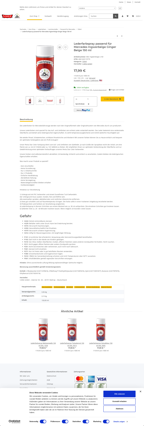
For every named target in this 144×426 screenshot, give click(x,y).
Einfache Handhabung (92, 287)
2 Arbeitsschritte (79, 287)
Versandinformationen (28, 384)
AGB (48, 380)
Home (121, 2)
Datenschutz (51, 376)
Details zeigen (119, 421)
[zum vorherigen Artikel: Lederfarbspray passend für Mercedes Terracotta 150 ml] (117, 36)
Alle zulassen (119, 394)
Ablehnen (119, 409)
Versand (92, 78)
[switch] (65, 421)
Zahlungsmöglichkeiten (28, 380)
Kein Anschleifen (47, 287)
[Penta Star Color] (12, 16)
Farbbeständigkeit (59, 287)
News (129, 2)
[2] (83, 110)
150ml (84, 61)
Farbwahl (48, 16)
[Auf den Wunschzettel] (65, 47)
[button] (122, 16)
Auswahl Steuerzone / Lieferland (86, 80)
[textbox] (97, 8)
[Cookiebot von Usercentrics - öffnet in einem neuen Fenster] (14, 421)
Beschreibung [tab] (26, 119)
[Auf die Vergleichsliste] (59, 47)
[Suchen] (115, 16)
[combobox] (97, 8)
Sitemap (50, 384)
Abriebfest (70, 287)
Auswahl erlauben (119, 401)
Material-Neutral (106, 287)
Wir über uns (25, 376)
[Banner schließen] (140, 391)
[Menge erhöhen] (88, 104)
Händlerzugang (63, 16)
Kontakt (137, 2)
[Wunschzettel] (127, 16)
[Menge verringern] (76, 99)
